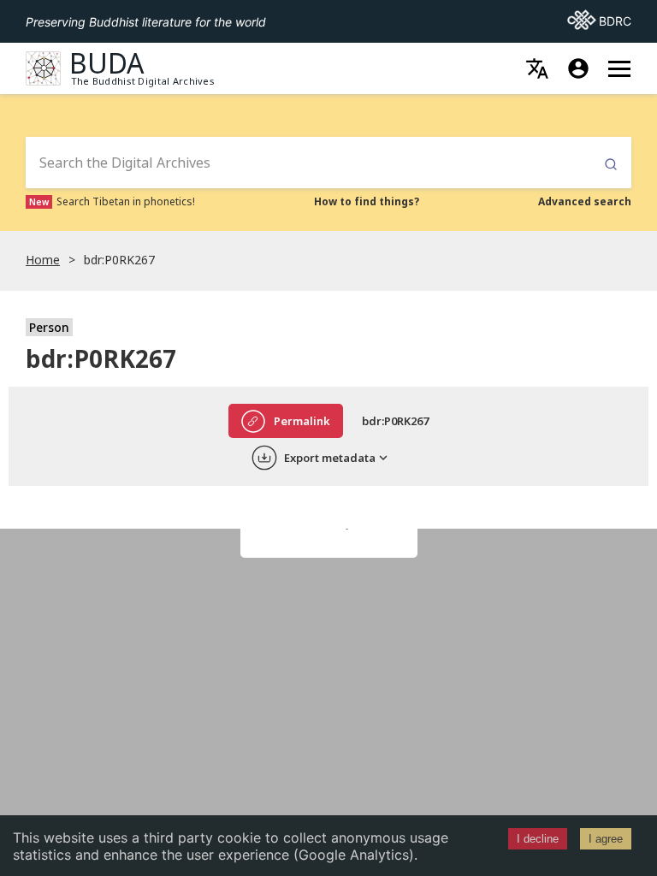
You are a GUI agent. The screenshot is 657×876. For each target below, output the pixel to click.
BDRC (599, 20)
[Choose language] (537, 68)
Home (43, 260)
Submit (611, 165)
